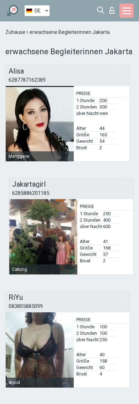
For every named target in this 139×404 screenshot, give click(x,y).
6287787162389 (27, 80)
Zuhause (15, 32)
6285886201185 (30, 193)
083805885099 (26, 306)
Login (113, 8)
